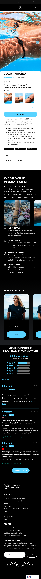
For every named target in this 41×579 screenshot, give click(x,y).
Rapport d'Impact (11, 503)
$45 (16, 334)
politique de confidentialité (14, 533)
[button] (9, 77)
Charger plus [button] (20, 470)
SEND (32, 555)
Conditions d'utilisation (13, 530)
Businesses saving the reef (14, 498)
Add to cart (20, 114)
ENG (33, 577)
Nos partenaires (10, 516)
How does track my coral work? (16, 509)
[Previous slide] (3, 42)
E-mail (8, 555)
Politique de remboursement (15, 535)
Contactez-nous (10, 514)
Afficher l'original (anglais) (13, 437)
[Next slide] (37, 42)
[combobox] (32, 577)
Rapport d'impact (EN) (13, 501)
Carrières (7, 506)
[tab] (18, 71)
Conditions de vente (11, 528)
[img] (7, 386)
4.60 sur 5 (26, 356)
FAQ (5, 511)
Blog (5, 519)
